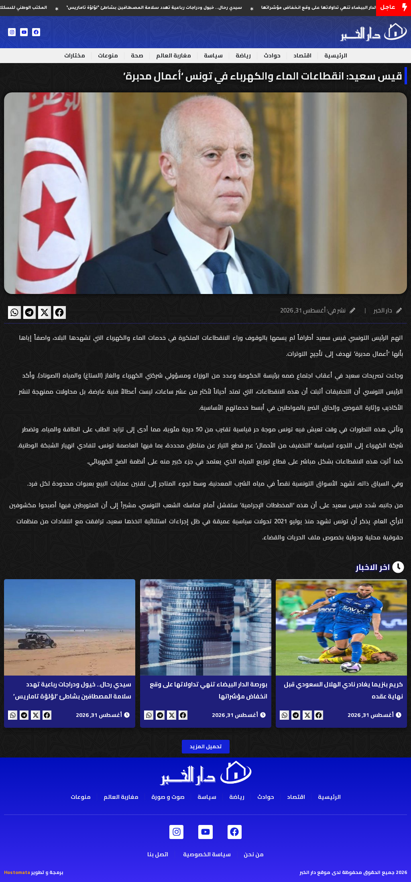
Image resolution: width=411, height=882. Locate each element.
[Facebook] (36, 32)
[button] (59, 312)
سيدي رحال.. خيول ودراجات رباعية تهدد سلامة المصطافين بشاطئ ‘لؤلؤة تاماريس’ (186, 8)
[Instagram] (12, 32)
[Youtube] (24, 32)
